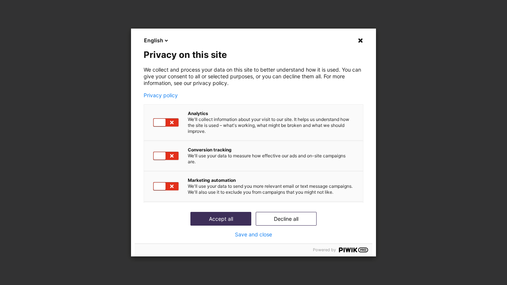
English (153, 40)
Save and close (253, 235)
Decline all (286, 219)
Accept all (221, 219)
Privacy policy (161, 95)
